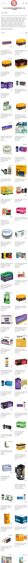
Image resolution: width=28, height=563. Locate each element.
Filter (3, 32)
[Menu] (1, 3)
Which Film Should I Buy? (7, 28)
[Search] (4, 3)
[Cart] (26, 3)
